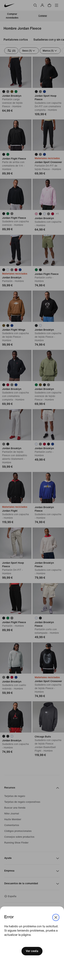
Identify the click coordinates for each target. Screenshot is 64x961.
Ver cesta (32, 951)
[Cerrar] (56, 917)
